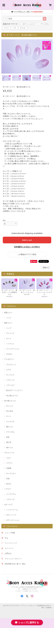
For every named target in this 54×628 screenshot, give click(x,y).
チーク (8, 338)
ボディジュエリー (29, 24)
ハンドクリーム (12, 510)
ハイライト (10, 344)
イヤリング (10, 380)
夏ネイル (9, 427)
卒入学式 (9, 411)
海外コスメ (8, 323)
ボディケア (8, 504)
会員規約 (49, 607)
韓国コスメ (8, 313)
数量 (4, 220)
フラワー (9, 463)
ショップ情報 (10, 533)
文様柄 (8, 468)
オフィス (9, 406)
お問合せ (8, 553)
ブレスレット (11, 364)
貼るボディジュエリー (14, 390)
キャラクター (11, 473)
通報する (46, 267)
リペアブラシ (11, 494)
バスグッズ (10, 499)
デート (8, 416)
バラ (14, 28)
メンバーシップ (11, 543)
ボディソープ (11, 515)
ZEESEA (9, 354)
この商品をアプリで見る (26, 254)
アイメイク (10, 333)
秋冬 (8, 437)
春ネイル (9, 447)
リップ (8, 328)
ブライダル (44, 24)
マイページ (9, 548)
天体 (8, 479)
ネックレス (10, 375)
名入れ (8, 484)
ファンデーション (13, 349)
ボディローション (13, 520)
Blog (6, 538)
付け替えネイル (12, 396)
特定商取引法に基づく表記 (15, 564)
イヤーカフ (10, 385)
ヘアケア (7, 489)
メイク (8, 318)
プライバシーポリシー (13, 559)
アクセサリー (9, 359)
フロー (8, 458)
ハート (6, 28)
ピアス (8, 370)
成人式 (8, 442)
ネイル (22, 28)
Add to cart (27, 239)
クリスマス (10, 421)
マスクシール (9, 453)
